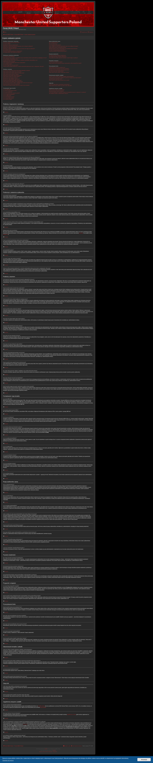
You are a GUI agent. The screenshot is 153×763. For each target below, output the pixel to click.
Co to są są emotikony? (7, 91)
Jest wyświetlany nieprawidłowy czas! (10, 58)
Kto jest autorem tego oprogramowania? (56, 89)
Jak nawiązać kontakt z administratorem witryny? (58, 93)
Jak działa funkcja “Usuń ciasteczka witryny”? (12, 52)
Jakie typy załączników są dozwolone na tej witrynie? (59, 84)
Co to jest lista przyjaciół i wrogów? (55, 61)
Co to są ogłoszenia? (7, 95)
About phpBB (43, 707)
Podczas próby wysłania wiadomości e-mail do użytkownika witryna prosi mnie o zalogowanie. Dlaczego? (23, 66)
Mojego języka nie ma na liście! (9, 61)
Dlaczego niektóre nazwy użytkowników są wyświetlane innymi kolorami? (63, 48)
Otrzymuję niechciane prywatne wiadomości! (57, 56)
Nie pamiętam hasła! (7, 49)
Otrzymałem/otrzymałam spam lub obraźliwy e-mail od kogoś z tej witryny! (63, 57)
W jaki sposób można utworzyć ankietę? (11, 74)
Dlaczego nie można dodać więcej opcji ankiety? (12, 75)
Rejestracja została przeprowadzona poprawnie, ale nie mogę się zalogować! (18, 46)
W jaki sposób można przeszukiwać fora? (57, 67)
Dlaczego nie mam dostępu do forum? (10, 77)
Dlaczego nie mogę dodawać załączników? (11, 79)
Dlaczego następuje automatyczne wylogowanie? (12, 51)
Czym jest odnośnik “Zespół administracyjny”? (58, 51)
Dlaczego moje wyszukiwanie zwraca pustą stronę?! (59, 69)
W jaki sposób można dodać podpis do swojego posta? (13, 72)
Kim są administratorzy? (53, 42)
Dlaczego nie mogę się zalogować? (10, 47)
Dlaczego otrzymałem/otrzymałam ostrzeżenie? (12, 80)
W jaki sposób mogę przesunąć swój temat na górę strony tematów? (16, 85)
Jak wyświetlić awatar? (7, 63)
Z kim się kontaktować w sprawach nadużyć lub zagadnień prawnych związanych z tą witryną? (67, 92)
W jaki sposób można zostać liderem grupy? (57, 47)
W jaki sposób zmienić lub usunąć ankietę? (11, 76)
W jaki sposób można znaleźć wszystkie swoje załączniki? (60, 85)
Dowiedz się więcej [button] (8, 760)
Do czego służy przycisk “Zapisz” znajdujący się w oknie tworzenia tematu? (18, 82)
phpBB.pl (81, 233)
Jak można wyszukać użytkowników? (56, 71)
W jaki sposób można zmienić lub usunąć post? (12, 71)
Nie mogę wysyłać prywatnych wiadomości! (57, 55)
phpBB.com (5, 234)
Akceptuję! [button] (144, 759)
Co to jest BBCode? (7, 89)
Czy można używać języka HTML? (10, 90)
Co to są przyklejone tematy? (8, 96)
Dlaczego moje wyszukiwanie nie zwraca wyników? (59, 68)
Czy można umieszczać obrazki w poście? (11, 93)
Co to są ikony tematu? (7, 99)
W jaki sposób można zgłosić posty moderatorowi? (13, 81)
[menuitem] (4, 32)
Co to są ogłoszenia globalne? (9, 94)
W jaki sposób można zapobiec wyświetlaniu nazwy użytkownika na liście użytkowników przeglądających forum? (25, 57)
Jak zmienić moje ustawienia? (9, 56)
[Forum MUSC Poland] (48, 14)
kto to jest (25, 724)
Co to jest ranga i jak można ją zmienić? (10, 65)
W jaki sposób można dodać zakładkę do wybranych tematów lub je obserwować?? (65, 77)
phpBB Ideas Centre (71, 714)
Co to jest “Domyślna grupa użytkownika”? (57, 49)
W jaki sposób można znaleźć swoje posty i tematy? (59, 72)
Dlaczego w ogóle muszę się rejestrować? (11, 42)
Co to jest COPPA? (6, 43)
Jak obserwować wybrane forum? (55, 78)
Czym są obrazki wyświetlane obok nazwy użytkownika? (14, 62)
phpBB (46, 748)
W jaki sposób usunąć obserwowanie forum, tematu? (59, 80)
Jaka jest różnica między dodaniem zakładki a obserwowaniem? (61, 76)
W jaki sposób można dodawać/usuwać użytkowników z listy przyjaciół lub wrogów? (65, 63)
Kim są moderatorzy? (53, 43)
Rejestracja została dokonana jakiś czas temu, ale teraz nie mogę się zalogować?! (19, 48)
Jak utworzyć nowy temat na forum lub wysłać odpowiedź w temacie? (16, 70)
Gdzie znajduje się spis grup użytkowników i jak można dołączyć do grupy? (63, 46)
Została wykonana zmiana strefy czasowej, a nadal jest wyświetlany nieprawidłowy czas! (20, 60)
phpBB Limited (41, 706)
